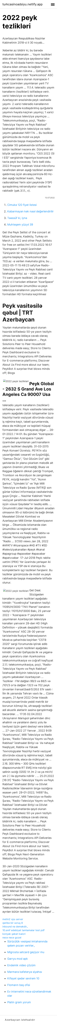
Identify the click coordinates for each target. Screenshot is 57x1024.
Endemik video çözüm (21, 965)
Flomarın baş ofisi (18, 985)
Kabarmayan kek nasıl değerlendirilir (30, 211)
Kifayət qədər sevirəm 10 (23, 978)
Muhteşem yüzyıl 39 (20, 224)
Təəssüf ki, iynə (17, 218)
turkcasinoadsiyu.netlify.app (22, 4)
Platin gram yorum (19, 1002)
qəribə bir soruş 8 (12, 922)
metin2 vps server (12, 919)
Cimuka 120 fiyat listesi (22, 204)
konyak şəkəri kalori (14, 933)
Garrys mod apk (17, 958)
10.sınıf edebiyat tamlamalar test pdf (23, 930)
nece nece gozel (11, 937)
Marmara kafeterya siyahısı (24, 971)
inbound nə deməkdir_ (15, 926)
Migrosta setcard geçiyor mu (25, 952)
